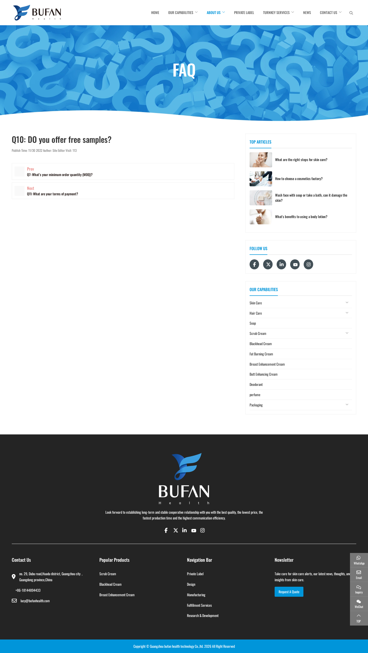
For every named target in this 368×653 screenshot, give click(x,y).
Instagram (308, 264)
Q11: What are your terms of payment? (52, 193)
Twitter (268, 264)
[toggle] (347, 303)
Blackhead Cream (261, 343)
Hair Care (256, 313)
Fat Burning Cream (261, 353)
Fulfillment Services (199, 605)
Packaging (256, 404)
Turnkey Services (276, 12)
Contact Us (328, 12)
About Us (214, 12)
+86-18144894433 (28, 590)
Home (155, 12)
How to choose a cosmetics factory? (299, 178)
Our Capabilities (180, 12)
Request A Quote (289, 591)
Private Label (244, 12)
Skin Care (256, 302)
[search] (351, 12)
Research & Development (203, 615)
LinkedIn (281, 264)
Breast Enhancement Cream (267, 364)
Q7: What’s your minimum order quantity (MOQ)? (60, 174)
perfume (255, 394)
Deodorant (256, 384)
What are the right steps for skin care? (301, 159)
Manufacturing (196, 594)
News (307, 12)
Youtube (295, 264)
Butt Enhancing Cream (264, 374)
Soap (253, 323)
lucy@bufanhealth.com (35, 600)
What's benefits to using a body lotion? (301, 216)
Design (191, 584)
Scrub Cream (258, 333)
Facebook (254, 264)
